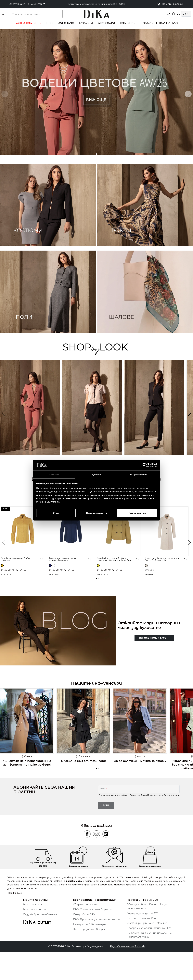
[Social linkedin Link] (105, 833)
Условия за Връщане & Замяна (146, 923)
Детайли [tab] (96, 474)
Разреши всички (137, 513)
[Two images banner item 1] (48, 205)
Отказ (56, 513)
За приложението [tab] (139, 474)
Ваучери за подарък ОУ (142, 913)
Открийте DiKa (84, 914)
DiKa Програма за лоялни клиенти (96, 919)
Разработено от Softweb (127, 946)
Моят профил (32, 904)
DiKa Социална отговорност (93, 909)
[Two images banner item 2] (145, 205)
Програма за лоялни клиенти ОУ (148, 928)
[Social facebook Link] (87, 833)
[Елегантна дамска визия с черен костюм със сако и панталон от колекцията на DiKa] (154, 413)
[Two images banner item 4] (145, 291)
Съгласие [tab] (54, 474)
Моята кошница (34, 909)
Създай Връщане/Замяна (40, 914)
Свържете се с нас (86, 904)
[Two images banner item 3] (48, 291)
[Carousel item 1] (96, 91)
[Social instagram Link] (96, 833)
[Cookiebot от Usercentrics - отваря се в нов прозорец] (144, 465)
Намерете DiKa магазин (90, 924)
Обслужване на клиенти (26, 4)
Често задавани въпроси (90, 929)
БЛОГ (175, 23)
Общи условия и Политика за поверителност (155, 795)
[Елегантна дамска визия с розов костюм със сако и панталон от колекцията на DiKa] (30, 413)
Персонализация (95, 513)
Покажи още (14, 893)
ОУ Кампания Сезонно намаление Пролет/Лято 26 (149, 934)
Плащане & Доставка (141, 918)
